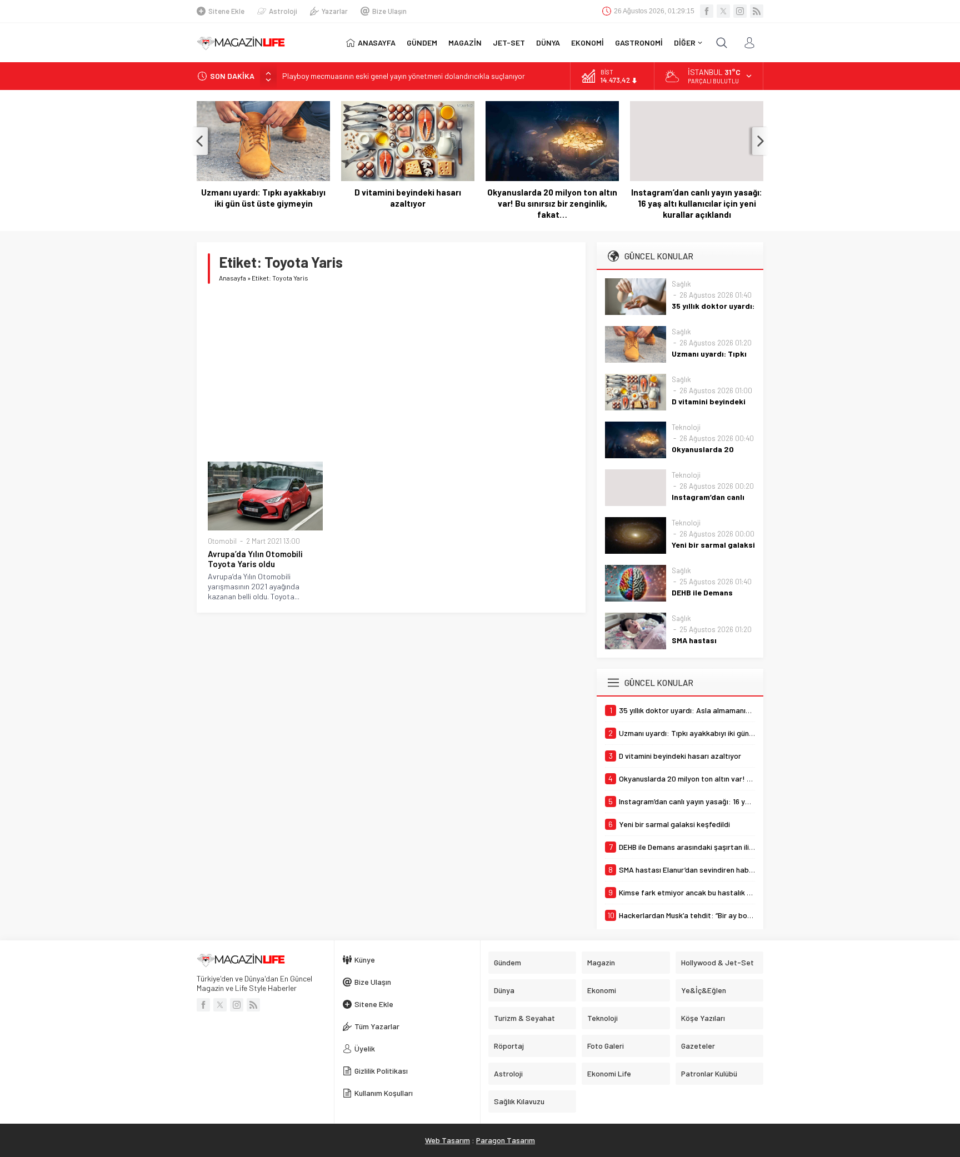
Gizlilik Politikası (381, 1070)
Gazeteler (698, 1045)
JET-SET (509, 42)
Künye (364, 959)
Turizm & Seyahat (524, 1018)
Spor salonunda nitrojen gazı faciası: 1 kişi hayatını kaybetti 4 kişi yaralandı (407, 76)
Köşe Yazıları (703, 1018)
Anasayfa (232, 278)
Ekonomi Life (609, 1073)
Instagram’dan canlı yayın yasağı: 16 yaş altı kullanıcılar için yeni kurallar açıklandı (696, 203)
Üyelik (364, 1048)
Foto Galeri (605, 1045)
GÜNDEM (422, 42)
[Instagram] (740, 11)
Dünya (504, 990)
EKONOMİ (587, 42)
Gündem (507, 962)
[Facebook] (706, 11)
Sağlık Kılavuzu (519, 1101)
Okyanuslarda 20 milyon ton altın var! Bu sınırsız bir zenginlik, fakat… (552, 203)
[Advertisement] (391, 372)
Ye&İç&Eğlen (703, 990)
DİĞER (685, 42)
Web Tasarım (447, 1140)
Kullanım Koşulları (383, 1093)
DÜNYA (548, 42)
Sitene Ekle (226, 11)
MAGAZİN (465, 42)
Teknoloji (686, 427)
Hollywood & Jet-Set (717, 962)
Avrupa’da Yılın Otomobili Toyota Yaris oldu (255, 559)
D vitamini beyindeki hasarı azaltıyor (407, 197)
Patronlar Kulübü (709, 1073)
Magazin (601, 962)
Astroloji (283, 11)
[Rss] (756, 11)
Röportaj (509, 1045)
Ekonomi (601, 990)
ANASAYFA (377, 42)
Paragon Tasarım (505, 1140)
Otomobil (222, 541)
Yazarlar (335, 11)
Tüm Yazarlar (376, 1026)
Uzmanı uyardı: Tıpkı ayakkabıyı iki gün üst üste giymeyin (263, 197)
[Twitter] (723, 11)
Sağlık (681, 283)
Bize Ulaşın (389, 11)
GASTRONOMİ (639, 42)
